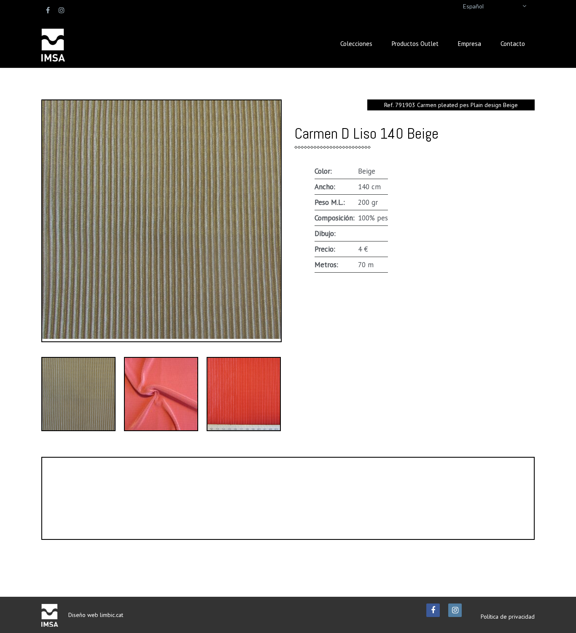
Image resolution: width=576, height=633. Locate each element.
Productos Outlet (415, 44)
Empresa (469, 44)
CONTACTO (247, 522)
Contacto (513, 44)
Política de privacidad (508, 616)
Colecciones (356, 44)
